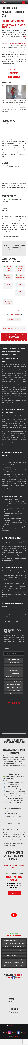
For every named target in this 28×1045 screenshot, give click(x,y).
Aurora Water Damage (13, 673)
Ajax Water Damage (14, 665)
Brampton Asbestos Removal (14, 684)
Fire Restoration (18, 328)
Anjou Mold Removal (14, 667)
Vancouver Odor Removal (8, 328)
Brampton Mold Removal (14, 690)
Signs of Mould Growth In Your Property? (14, 946)
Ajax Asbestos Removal (14, 659)
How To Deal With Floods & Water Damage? (13, 943)
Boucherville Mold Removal (14, 681)
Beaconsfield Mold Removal (14, 679)
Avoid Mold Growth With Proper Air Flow (14, 955)
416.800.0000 (14, 337)
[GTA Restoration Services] (14, 1025)
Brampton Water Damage (14, 693)
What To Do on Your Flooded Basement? (14, 965)
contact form (22, 340)
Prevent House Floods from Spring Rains (14, 959)
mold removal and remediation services (15, 43)
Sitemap (20, 1029)
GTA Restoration (13, 314)
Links (24, 1029)
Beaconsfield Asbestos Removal (13, 676)
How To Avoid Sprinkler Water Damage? (14, 940)
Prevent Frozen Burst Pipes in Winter (14, 962)
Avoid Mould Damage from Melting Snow (14, 950)
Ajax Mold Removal (14, 662)
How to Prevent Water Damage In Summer (14, 953)
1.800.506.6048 (15, 1036)
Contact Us (14, 893)
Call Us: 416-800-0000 (14, 319)
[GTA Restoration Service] (7, 2)
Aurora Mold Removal (14, 670)
